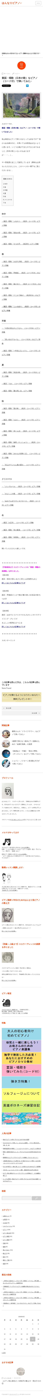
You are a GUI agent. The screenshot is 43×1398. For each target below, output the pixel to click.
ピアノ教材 (6, 1240)
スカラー (17, 73)
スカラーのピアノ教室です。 (10, 1009)
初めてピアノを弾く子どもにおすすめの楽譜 (16, 1139)
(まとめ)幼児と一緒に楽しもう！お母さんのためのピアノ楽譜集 (22, 1166)
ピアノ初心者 (7, 1233)
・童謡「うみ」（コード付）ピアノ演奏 (17, 384)
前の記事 (8, 708)
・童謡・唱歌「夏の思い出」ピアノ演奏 (17, 391)
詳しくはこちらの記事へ (9, 931)
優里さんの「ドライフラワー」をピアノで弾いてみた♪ (26, 732)
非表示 (9, 179)
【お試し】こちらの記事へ (10, 890)
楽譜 (4, 1263)
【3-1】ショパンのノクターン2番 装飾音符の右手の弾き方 (20, 1170)
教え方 (5, 1253)
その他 (5, 1223)
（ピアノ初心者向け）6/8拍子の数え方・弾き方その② (21, 1382)
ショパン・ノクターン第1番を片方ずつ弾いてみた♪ (26, 762)
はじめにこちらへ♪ (17, 819)
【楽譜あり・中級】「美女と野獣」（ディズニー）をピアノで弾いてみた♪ (26, 752)
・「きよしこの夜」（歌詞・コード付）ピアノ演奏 (21, 494)
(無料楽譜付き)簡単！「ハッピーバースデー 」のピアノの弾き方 (22, 1148)
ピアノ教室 (6, 1236)
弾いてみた (7, 73)
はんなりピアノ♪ (12, 3)
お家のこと (6, 1216)
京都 (4, 1243)
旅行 (4, 1257)
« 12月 (4, 1352)
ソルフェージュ (7, 1226)
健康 (4, 1246)
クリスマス (7, 200)
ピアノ (5, 1229)
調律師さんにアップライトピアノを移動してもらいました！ (20, 1157)
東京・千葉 (6, 1260)
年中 (5, 184)
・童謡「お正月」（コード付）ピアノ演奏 (18, 523)
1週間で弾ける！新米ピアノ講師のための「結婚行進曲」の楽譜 (26, 742)
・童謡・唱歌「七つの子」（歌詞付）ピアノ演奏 (20, 244)
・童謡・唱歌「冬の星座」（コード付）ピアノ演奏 (21, 530)
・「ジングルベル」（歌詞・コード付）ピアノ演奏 (21, 486)
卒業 (5, 190)
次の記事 (34, 713)
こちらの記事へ (25, 847)
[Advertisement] (21, 28)
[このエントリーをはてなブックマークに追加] (27, 86)
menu (38, 3)
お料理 (5, 1219)
